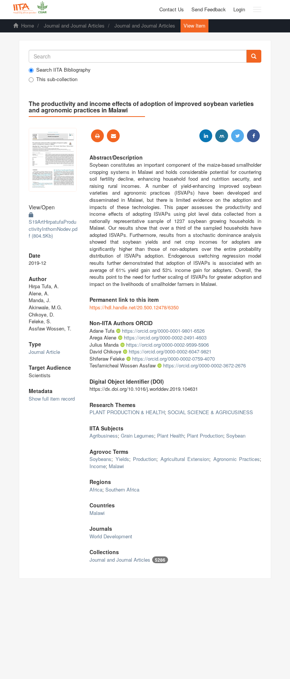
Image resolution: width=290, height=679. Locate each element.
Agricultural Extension (185, 458)
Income (97, 466)
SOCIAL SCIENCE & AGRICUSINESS (210, 412)
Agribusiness (103, 435)
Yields (122, 458)
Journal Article (44, 351)
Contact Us (171, 9)
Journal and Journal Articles (74, 25)
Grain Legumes (137, 435)
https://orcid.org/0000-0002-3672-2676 (204, 365)
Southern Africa (122, 489)
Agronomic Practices (236, 458)
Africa (95, 489)
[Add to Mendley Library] (221, 135)
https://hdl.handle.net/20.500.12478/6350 (134, 307)
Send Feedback (208, 9)
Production (144, 458)
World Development (110, 536)
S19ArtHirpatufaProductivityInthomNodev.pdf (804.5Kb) (53, 228)
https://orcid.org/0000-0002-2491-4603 (165, 337)
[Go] (253, 56)
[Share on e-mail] (113, 135)
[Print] (97, 135)
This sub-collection (56, 79)
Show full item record (52, 398)
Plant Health (170, 435)
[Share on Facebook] (253, 135)
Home (27, 25)
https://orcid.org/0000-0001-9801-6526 (163, 330)
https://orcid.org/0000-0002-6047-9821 (170, 351)
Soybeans (100, 458)
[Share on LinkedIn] (205, 135)
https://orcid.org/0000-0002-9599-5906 (167, 344)
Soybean (235, 435)
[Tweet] (237, 135)
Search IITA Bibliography (63, 69)
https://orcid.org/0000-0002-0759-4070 (173, 358)
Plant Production (205, 435)
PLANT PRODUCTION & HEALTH (127, 412)
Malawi (116, 466)
